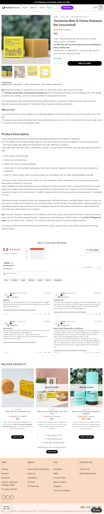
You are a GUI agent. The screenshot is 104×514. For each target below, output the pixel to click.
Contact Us (84, 469)
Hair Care (64, 17)
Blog (42, 8)
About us (31, 473)
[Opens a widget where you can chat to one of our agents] (96, 510)
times (40, 280)
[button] (97, 7)
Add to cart (84, 63)
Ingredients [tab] (18, 84)
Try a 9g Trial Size (9, 489)
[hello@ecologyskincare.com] (81, 8)
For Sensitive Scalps (80, 17)
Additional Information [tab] (52, 84)
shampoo (58, 280)
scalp (23, 280)
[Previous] (5, 39)
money (31, 280)
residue (14, 280)
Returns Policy (60, 482)
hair (6, 280)
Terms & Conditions (62, 490)
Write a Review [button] (94, 250)
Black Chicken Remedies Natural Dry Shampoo (86, 412)
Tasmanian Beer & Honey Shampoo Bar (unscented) (19, 310)
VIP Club (31, 482)
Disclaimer (58, 469)
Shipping (57, 486)
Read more (52, 451)
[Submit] (58, 8)
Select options (86, 437)
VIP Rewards (33, 486)
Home (56, 17)
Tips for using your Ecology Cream (10, 483)
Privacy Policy (59, 478)
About (33, 8)
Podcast (5, 469)
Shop (25, 8)
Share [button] (7, 314)
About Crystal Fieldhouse (38, 469)
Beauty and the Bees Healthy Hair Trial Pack (52, 412)
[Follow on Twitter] (12, 497)
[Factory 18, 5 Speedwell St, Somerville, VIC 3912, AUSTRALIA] (77, 8)
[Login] (89, 7)
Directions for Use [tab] (32, 84)
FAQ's (56, 473)
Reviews (5, 473)
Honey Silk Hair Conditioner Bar (17, 411)
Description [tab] (7, 84)
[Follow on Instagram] (8, 497)
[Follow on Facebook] (3, 497)
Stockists (5, 478)
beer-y (48, 280)
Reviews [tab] (7, 263)
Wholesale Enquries (88, 473)
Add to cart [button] (17, 437)
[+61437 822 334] (86, 8)
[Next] (47, 39)
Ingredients (32, 478)
